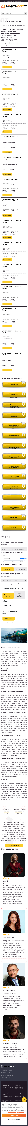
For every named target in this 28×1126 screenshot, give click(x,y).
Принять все (14, 1115)
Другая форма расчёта (19, 595)
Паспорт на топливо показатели (14, 436)
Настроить (14, 1122)
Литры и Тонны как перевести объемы (14, 477)
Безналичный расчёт (8, 596)
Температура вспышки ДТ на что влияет (14, 447)
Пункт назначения (9, 611)
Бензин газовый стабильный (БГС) (19, 1088)
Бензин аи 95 (5, 1085)
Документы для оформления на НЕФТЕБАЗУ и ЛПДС (14, 406)
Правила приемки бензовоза (14, 415)
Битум (4, 1091)
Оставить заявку (14, 845)
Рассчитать (8, 618)
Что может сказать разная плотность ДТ (14, 466)
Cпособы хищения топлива (14, 507)
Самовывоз (21, 569)
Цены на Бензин (14, 517)
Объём (5, 601)
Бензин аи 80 (5, 1083)
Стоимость (6, 605)
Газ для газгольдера (19, 1091)
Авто (8, 569)
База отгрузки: (5, 43)
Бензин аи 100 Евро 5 (7, 1087)
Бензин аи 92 (18, 1083)
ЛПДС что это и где (14, 497)
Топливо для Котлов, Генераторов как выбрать (14, 427)
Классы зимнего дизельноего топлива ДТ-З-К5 (14, 396)
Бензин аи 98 (18, 1085)
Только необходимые (14, 1119)
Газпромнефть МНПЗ (20, 1093)
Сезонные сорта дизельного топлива (14, 385)
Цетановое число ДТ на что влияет (14, 456)
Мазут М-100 (18, 1100)
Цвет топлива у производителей (14, 487)
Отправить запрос (7, 66)
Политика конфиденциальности (16, 1112)
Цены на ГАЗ (14, 527)
